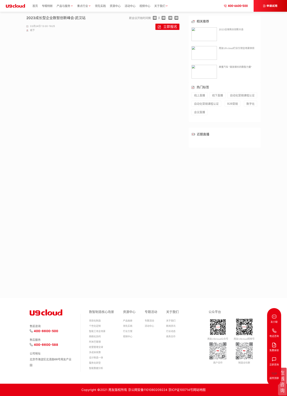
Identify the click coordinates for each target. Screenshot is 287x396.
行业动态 (171, 331)
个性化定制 (95, 325)
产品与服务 (63, 5)
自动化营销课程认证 (242, 95)
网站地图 (199, 390)
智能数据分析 (96, 368)
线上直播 (199, 95)
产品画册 (127, 320)
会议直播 (199, 112)
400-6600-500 (238, 6)
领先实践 (100, 5)
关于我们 (159, 5)
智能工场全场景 (97, 331)
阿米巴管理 (95, 341)
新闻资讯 (171, 325)
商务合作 (171, 336)
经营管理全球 (96, 347)
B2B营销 (232, 103)
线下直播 (217, 95)
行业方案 (127, 331)
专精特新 (47, 5)
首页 (35, 5)
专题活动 (149, 320)
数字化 (250, 103)
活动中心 (130, 5)
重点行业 (82, 5)
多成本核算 (95, 352)
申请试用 (271, 6)
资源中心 (115, 5)
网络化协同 (95, 336)
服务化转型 (95, 362)
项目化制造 (95, 320)
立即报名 (170, 27)
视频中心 (144, 5)
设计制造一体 (96, 357)
